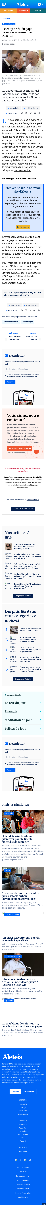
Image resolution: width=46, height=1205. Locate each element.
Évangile (11, 711)
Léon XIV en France (12, 915)
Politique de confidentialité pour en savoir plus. (22, 376)
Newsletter (23, 1125)
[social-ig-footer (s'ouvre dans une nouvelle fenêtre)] (30, 1160)
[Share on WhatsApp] (39, 113)
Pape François (27, 321)
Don (23, 1138)
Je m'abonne (8, 10)
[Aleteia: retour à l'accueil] (23, 4)
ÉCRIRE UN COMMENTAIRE (23, 509)
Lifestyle (23, 1107)
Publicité (23, 1141)
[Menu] (8, 4)
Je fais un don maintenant (18, 448)
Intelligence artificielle (13, 956)
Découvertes (23, 1114)
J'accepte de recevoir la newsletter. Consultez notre (23, 375)
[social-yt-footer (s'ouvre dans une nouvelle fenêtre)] (16, 1160)
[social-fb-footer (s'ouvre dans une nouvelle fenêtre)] (21, 1160)
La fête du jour (15, 703)
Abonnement (23, 1134)
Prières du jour (15, 728)
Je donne (22, 10)
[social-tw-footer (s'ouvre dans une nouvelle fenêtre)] (25, 1160)
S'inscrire (10, 382)
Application (23, 1128)
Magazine (23, 1131)
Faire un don (23, 227)
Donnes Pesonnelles (23, 1193)
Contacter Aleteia (23, 1189)
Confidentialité (23, 1197)
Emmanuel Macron (11, 321)
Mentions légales (23, 1180)
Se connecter (29, 1091)
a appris (28, 126)
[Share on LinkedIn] (26, 113)
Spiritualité (23, 1111)
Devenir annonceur (23, 1184)
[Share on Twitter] (31, 113)
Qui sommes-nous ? (23, 1176)
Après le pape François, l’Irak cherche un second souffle (22, 293)
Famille (7, 870)
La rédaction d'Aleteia (28, 40)
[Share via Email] (35, 113)
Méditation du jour (18, 720)
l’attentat (21, 276)
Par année (23, 1152)
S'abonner (15, 1091)
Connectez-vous (33, 500)
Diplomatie (9, 813)
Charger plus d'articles (23, 596)
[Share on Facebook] (22, 113)
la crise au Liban (22, 170)
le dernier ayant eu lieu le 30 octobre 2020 (21, 273)
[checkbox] (5, 375)
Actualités (6, 18)
